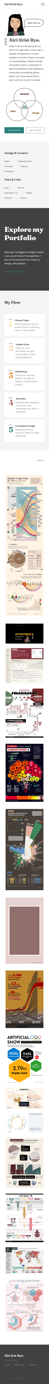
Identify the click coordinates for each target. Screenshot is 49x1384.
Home (7, 1365)
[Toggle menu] (43, 4)
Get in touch (35, 130)
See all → (41, 460)
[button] (24, 545)
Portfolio (19, 1365)
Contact (33, 1365)
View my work (14, 130)
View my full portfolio (15, 271)
